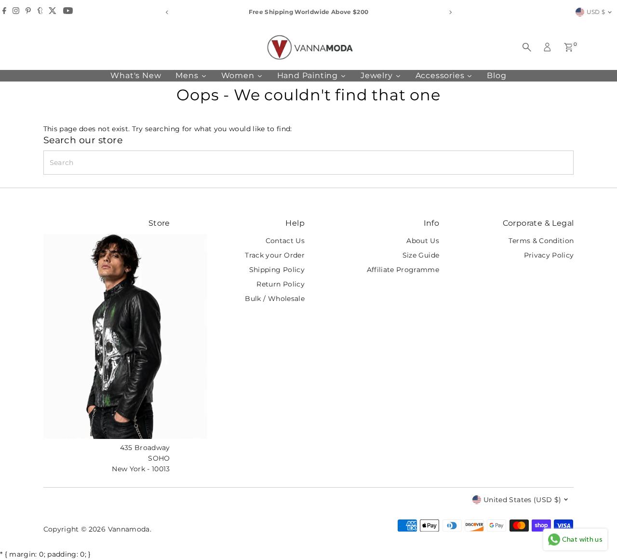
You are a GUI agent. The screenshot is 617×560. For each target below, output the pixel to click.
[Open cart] (568, 47)
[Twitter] (52, 12)
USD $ (596, 11)
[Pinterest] (28, 12)
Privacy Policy (549, 255)
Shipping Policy (277, 269)
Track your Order (275, 255)
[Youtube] (68, 12)
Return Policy (280, 284)
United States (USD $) (522, 499)
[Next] (450, 12)
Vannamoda (129, 529)
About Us (422, 240)
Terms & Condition (541, 240)
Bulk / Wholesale (275, 298)
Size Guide (421, 255)
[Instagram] (16, 12)
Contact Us (285, 240)
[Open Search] (527, 47)
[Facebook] (4, 12)
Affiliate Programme (403, 269)
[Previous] (167, 12)
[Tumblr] (40, 12)
